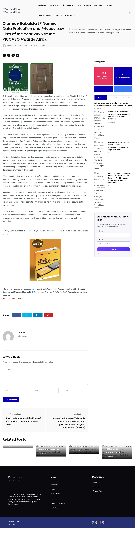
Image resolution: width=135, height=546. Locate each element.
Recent (101, 97)
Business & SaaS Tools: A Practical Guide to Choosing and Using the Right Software (118, 146)
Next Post (77, 414)
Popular (113, 97)
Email (100, 240)
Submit (113, 249)
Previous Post (15, 414)
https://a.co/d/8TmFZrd (12, 298)
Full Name (101, 231)
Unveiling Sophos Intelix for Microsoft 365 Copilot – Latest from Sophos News (24, 421)
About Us (58, 15)
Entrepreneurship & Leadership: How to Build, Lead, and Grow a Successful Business (113, 104)
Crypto (53, 5)
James (21, 332)
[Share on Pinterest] (17, 55)
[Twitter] (96, 522)
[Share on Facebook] (4, 55)
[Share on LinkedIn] (13, 55)
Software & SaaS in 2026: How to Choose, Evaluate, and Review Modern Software (119, 115)
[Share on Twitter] (8, 55)
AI (78, 5)
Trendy (126, 97)
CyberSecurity (67, 5)
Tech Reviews (44, 15)
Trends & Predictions (93, 5)
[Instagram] (103, 522)
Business (42, 5)
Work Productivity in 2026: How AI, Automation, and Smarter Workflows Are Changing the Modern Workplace (119, 178)
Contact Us (70, 15)
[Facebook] (93, 522)
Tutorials (110, 5)
